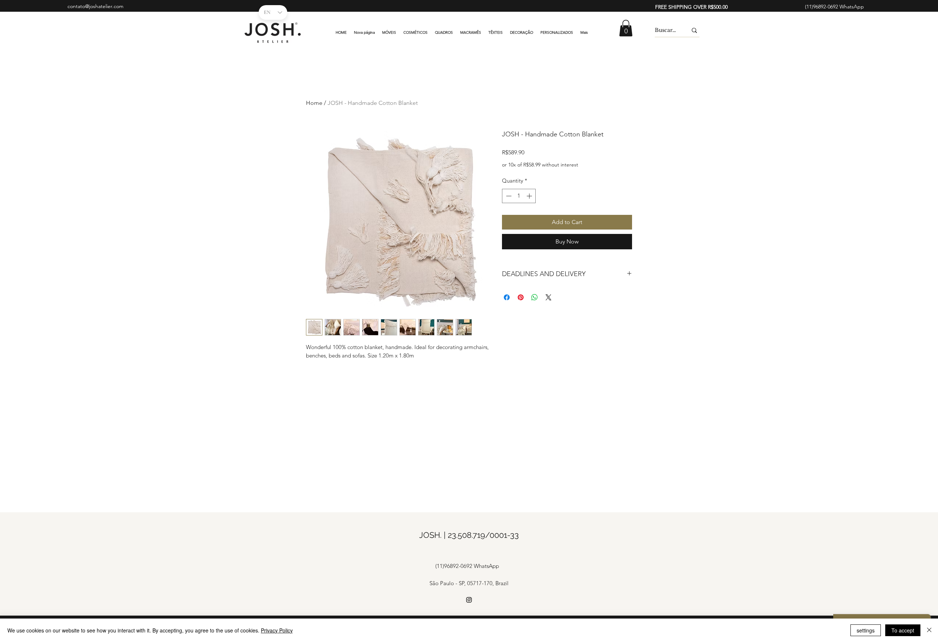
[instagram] (469, 600)
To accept (902, 630)
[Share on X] (548, 297)
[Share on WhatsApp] (534, 297)
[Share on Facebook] (506, 297)
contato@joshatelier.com (95, 6)
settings (866, 630)
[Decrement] (508, 196)
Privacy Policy (277, 630)
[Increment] (530, 196)
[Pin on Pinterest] (520, 297)
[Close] (929, 630)
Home (314, 102)
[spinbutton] (519, 196)
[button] (626, 28)
